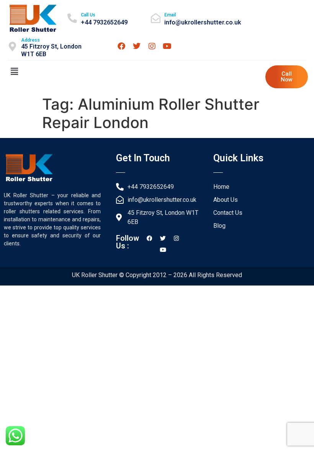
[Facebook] (121, 46)
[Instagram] (152, 46)
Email (170, 15)
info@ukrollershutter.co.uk (202, 22)
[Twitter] (136, 46)
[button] (14, 71)
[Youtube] (167, 46)
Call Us (88, 15)
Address (30, 40)
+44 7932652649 (104, 22)
